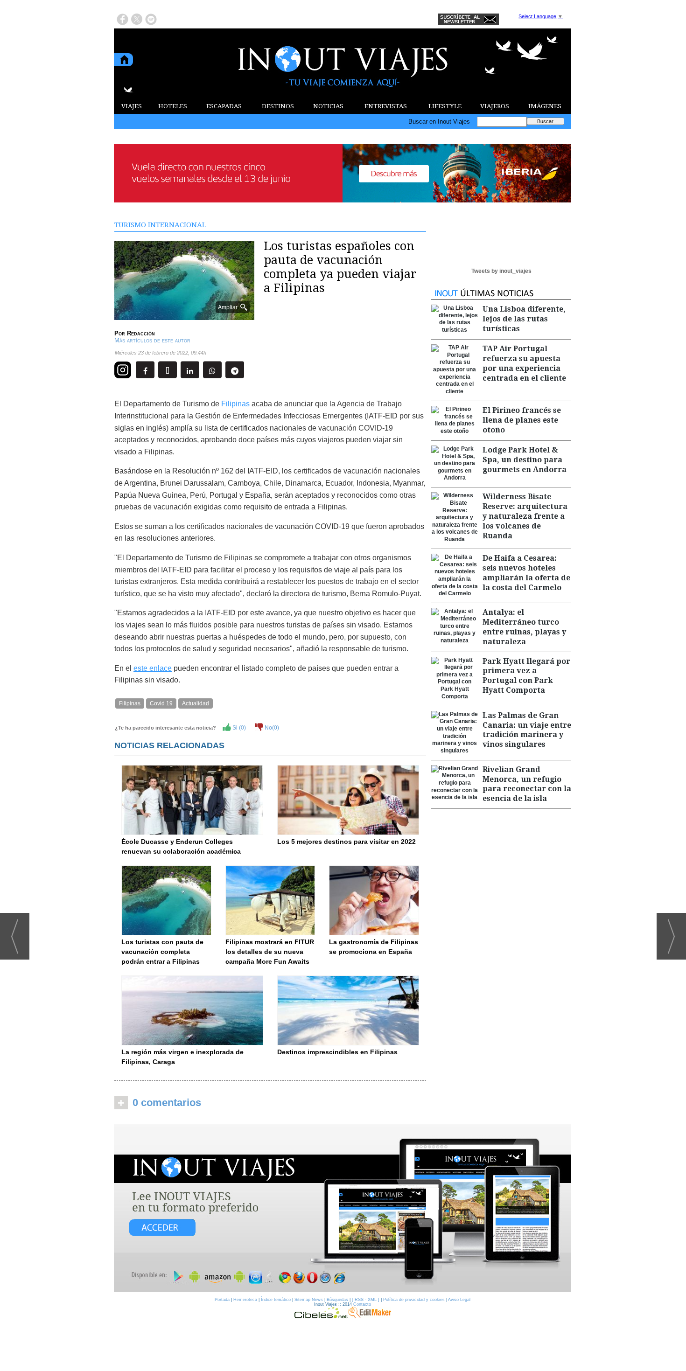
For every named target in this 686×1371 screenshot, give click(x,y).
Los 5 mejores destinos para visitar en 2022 (346, 841)
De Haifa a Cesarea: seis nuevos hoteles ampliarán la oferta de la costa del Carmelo (526, 573)
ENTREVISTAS (385, 106)
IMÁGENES (544, 106)
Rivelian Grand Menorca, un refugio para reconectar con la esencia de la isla (527, 784)
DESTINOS (278, 106)
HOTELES (172, 106)
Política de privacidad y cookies (414, 1299)
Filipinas (235, 404)
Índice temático (276, 1299)
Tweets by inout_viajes (501, 271)
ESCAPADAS (224, 106)
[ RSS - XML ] (365, 1299)
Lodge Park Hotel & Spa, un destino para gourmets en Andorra (525, 459)
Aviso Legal (459, 1299)
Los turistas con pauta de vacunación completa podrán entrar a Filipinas (162, 951)
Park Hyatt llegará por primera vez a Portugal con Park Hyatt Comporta (526, 676)
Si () (238, 727)
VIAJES (131, 106)
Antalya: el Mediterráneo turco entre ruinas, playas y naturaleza (524, 627)
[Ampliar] (184, 316)
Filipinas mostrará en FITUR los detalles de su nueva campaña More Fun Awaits (269, 951)
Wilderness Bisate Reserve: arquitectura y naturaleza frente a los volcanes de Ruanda (525, 516)
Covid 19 (161, 703)
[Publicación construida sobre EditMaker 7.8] (369, 1316)
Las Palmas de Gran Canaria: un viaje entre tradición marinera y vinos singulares (527, 730)
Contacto (362, 1304)
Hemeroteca (245, 1299)
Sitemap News (308, 1299)
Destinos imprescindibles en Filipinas (337, 1052)
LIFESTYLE (445, 106)
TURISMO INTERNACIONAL (160, 225)
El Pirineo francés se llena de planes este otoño (522, 420)
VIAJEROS (494, 106)
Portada (222, 1299)
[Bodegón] (342, 1208)
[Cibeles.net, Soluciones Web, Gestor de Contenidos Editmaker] (321, 1316)
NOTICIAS (328, 106)
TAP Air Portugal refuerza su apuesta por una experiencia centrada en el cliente (524, 363)
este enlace (152, 668)
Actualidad (195, 703)
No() (271, 727)
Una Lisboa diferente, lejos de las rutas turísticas (524, 319)
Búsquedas (337, 1299)
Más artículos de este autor (152, 340)
